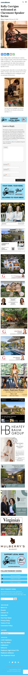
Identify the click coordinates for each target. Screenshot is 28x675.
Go (15, 599)
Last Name (6, 169)
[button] (23, 2)
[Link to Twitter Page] (12, 661)
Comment (5, 147)
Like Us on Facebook (15, 575)
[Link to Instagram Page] (15, 661)
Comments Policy (13, 139)
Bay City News (5, 642)
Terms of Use (5, 623)
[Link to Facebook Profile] (9, 661)
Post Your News (6, 618)
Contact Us (4, 613)
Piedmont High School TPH (10, 650)
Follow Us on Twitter (15, 578)
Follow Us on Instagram (15, 582)
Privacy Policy (5, 620)
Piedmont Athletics (7, 653)
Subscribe (4, 615)
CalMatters (4, 645)
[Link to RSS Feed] (18, 661)
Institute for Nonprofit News (14, 671)
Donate (3, 610)
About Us (4, 607)
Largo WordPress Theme (15, 669)
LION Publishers (6, 640)
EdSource (4, 648)
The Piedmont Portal (8, 655)
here (10, 111)
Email (5, 175)
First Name (6, 164)
